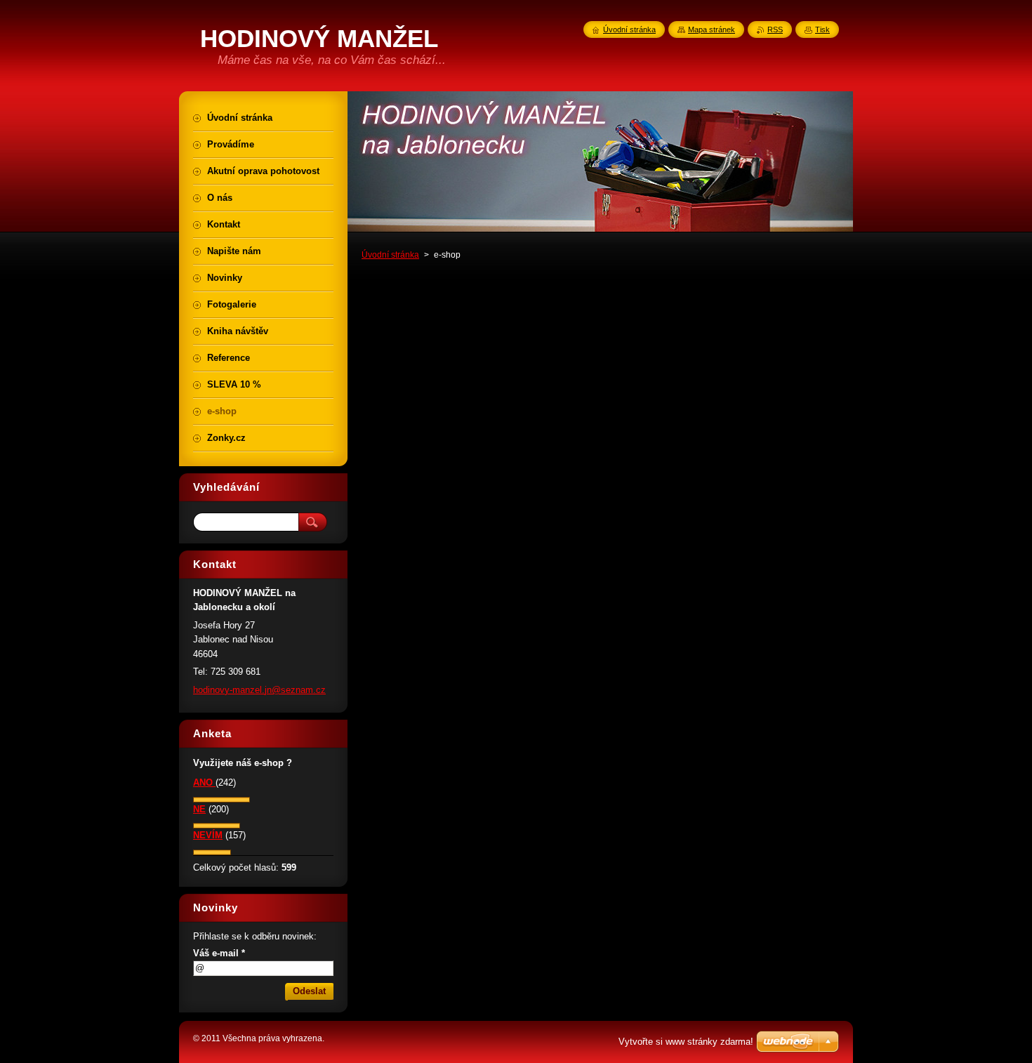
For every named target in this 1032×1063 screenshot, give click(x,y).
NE (199, 809)
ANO (204, 782)
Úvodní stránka (390, 255)
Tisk (822, 29)
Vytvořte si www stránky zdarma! (685, 1041)
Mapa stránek (711, 29)
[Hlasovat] (221, 799)
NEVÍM (208, 835)
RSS (775, 29)
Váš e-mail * (219, 953)
